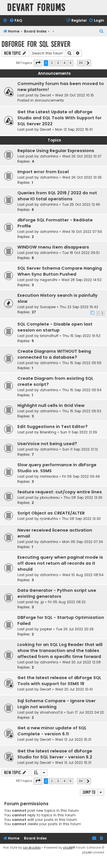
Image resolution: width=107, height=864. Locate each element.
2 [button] (52, 62)
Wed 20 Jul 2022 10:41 (74, 689)
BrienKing (48, 432)
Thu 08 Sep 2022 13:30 (81, 518)
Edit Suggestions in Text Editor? (52, 426)
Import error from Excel (43, 172)
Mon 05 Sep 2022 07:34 (82, 541)
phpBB (67, 847)
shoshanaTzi (51, 712)
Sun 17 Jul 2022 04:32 (85, 712)
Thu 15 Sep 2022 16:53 (81, 335)
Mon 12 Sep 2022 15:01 (74, 129)
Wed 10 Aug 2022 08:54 (83, 574)
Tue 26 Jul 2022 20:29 (75, 629)
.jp (42, 601)
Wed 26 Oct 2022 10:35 (82, 177)
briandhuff (49, 335)
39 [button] (81, 62)
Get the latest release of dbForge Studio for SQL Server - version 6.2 (54, 754)
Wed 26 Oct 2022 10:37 (82, 156)
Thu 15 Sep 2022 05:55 (82, 362)
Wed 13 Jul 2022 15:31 (73, 739)
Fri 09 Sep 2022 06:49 (81, 476)
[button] (38, 63)
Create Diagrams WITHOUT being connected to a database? (54, 354)
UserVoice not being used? (47, 444)
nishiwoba (49, 476)
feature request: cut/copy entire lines (59, 492)
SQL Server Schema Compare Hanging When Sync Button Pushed (59, 271)
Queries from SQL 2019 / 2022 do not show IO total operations (57, 196)
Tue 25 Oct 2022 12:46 (81, 204)
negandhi (48, 279)
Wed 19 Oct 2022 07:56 (82, 231)
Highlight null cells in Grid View (50, 405)
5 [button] (71, 62)
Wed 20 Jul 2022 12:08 (81, 662)
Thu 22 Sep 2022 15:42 (79, 306)
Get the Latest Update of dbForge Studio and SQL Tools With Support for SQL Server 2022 (59, 118)
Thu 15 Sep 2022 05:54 (82, 389)
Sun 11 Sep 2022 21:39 (78, 432)
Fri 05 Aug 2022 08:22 (67, 601)
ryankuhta (49, 518)
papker (46, 629)
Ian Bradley (32, 847)
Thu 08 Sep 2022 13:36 (83, 497)
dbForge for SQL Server (35, 44)
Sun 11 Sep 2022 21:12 (80, 449)
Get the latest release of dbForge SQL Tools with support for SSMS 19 (59, 681)
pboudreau (50, 497)
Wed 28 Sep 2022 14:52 (81, 279)
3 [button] (58, 62)
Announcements (49, 100)
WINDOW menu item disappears (53, 247)
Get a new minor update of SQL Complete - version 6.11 (51, 731)
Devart (45, 95)
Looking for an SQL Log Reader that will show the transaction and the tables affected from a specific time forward (59, 650)
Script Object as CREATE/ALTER (51, 513)
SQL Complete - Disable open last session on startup (54, 327)
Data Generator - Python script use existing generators (56, 593)
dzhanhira (49, 156)
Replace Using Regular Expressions (55, 151)
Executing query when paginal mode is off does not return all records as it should (60, 563)
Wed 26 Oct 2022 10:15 (74, 95)
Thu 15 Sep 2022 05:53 (81, 411)
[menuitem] (15, 21)
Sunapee (48, 306)
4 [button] (64, 62)
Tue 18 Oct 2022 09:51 (81, 252)
